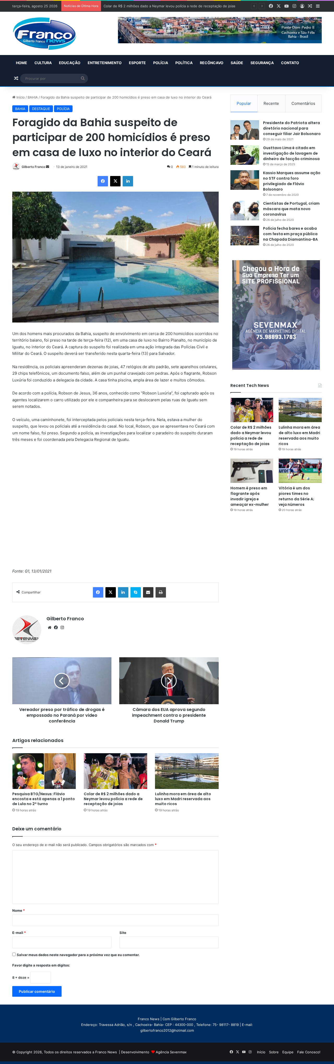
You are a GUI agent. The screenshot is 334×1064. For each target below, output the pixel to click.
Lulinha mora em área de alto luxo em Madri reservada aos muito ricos (183, 798)
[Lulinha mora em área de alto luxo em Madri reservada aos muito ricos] (187, 771)
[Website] (49, 627)
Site (123, 933)
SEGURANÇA (262, 62)
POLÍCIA (160, 62)
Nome (18, 910)
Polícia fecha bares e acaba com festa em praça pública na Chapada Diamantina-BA (290, 234)
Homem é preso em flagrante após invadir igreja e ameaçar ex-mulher (249, 496)
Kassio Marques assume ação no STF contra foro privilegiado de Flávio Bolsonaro (291, 181)
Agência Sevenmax (171, 1052)
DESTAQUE (41, 109)
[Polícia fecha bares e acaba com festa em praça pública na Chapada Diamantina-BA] (244, 235)
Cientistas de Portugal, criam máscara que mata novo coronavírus (291, 209)
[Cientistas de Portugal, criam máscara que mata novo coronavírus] (244, 210)
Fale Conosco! (308, 1052)
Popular (244, 103)
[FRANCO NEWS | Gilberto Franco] (49, 33)
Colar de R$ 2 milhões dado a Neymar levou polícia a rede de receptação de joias (113, 798)
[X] (115, 181)
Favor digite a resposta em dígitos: (41, 965)
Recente (271, 103)
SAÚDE (237, 62)
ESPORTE (137, 62)
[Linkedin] (128, 181)
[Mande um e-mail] (47, 167)
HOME (21, 62)
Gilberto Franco (33, 167)
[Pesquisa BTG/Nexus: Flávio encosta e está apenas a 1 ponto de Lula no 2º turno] (44, 771)
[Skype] (135, 592)
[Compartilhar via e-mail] (148, 592)
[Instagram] (62, 627)
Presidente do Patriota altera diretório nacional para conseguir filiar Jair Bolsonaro (292, 128)
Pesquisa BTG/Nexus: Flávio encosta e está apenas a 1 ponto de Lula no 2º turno (43, 798)
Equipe (288, 1052)
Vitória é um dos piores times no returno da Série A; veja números (296, 496)
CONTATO (290, 62)
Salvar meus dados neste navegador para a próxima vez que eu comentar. (78, 955)
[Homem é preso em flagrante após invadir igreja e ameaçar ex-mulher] (251, 471)
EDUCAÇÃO (69, 62)
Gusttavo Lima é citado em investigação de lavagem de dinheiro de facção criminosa (291, 153)
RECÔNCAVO (211, 62)
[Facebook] (103, 181)
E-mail (19, 933)
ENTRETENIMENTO (105, 62)
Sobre (274, 1052)
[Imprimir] (161, 592)
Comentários (303, 103)
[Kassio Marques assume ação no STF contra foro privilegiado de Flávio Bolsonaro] (244, 180)
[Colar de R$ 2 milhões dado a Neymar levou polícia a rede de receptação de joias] (115, 771)
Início (20, 97)
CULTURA (43, 62)
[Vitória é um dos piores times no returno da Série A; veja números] (300, 471)
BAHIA (33, 97)
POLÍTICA (184, 62)
